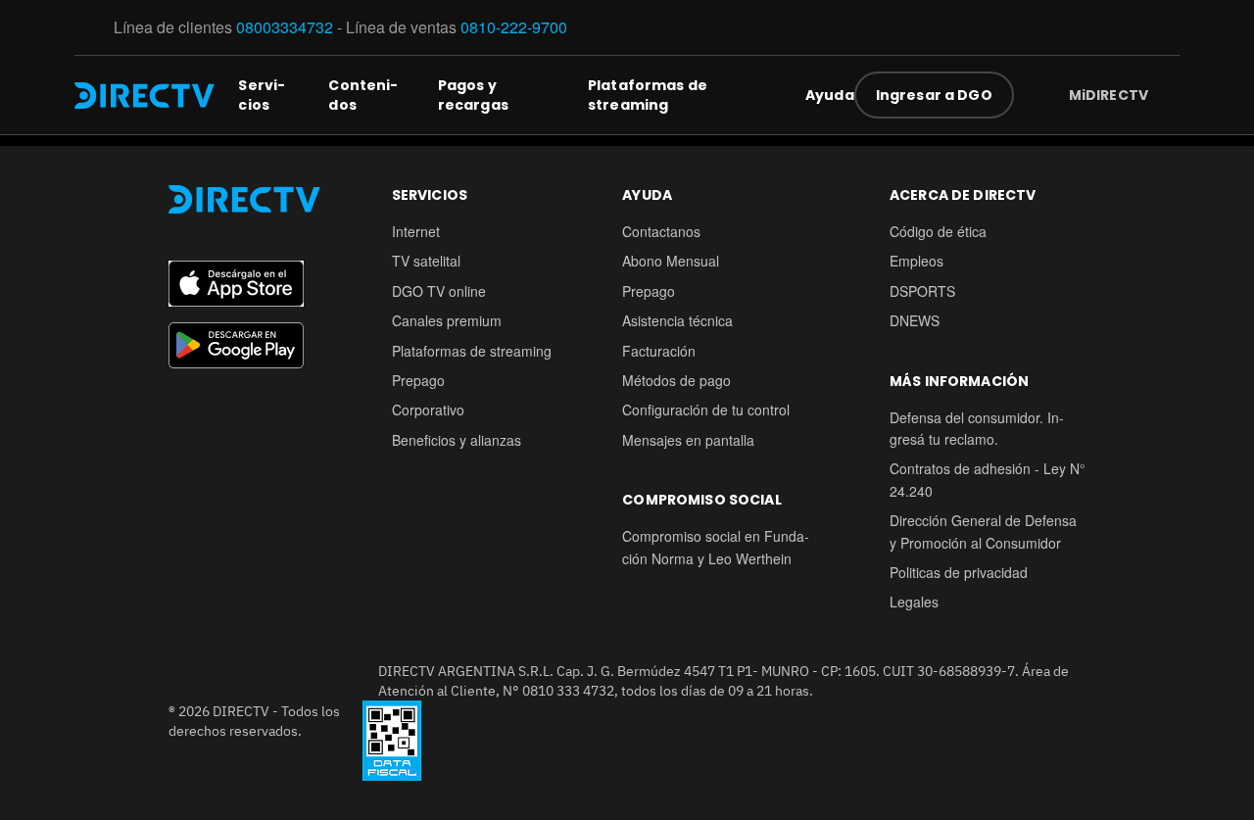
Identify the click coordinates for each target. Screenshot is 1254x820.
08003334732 (284, 27)
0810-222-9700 (513, 27)
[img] (1164, 95)
